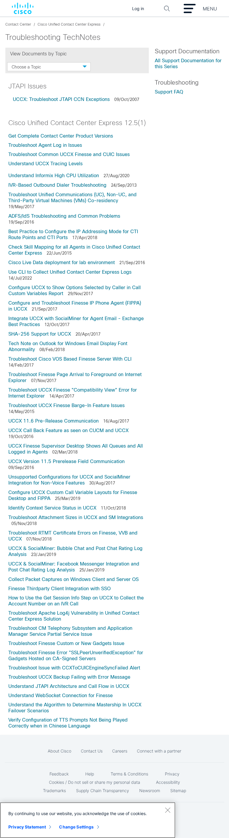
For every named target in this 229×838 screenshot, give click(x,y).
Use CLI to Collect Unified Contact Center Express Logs (69, 272)
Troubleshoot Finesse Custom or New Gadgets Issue (66, 643)
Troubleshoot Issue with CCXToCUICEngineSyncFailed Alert (74, 667)
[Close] (168, 810)
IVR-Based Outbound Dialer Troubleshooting (57, 185)
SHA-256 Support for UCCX (39, 334)
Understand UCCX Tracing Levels (45, 163)
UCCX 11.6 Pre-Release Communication (53, 420)
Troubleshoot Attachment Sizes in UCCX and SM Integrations (75, 517)
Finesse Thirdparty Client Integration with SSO (59, 588)
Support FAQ (169, 91)
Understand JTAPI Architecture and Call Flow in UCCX (68, 686)
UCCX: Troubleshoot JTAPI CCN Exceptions (61, 99)
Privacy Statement (27, 826)
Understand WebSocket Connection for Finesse (60, 695)
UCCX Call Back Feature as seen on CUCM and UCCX (68, 430)
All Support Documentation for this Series (188, 63)
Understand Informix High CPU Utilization (53, 175)
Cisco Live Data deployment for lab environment (61, 262)
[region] (87, 820)
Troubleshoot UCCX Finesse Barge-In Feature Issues (66, 405)
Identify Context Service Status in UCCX (52, 507)
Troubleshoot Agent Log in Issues (45, 145)
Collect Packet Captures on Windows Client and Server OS (73, 579)
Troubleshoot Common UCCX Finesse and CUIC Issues (69, 154)
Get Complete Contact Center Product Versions (60, 135)
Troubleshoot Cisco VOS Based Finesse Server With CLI (69, 359)
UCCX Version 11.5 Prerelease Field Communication (66, 461)
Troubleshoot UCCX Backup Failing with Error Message (69, 677)
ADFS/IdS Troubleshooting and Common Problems (64, 216)
